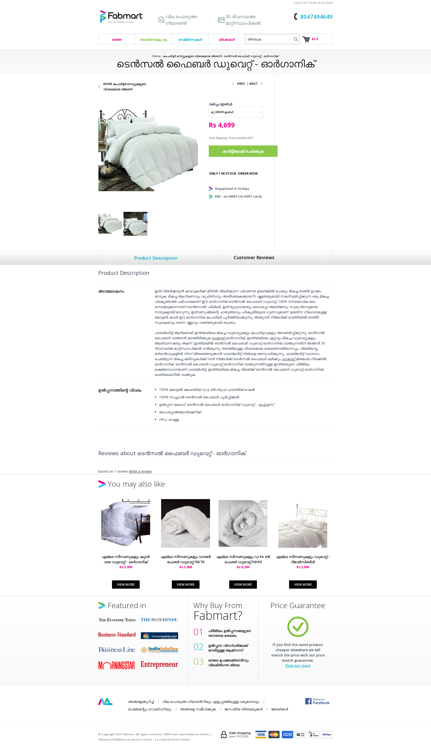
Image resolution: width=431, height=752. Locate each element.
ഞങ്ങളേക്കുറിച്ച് (141, 701)
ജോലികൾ (279, 709)
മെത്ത (116, 39)
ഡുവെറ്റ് (219, 337)
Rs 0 (315, 39)
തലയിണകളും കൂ (153, 39)
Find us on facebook (317, 701)
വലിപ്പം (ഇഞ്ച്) (220, 104)
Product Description (155, 258)
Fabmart (105, 701)
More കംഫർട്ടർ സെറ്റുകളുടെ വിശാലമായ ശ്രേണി (124, 86)
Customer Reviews (254, 257)
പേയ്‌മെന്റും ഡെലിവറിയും (149, 709)
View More (126, 584)
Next (253, 84)
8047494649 (316, 16)
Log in (298, 2)
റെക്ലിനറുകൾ (190, 39)
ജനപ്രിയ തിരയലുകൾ (243, 709)
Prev (241, 84)
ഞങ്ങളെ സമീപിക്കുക (198, 709)
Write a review (140, 471)
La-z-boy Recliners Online (172, 739)
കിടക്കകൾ (227, 39)
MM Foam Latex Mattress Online (186, 734)
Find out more (298, 665)
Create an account (320, 2)
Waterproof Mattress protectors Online (125, 739)
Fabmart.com (121, 16)
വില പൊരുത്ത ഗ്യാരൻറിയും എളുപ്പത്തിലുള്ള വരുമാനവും (210, 701)
